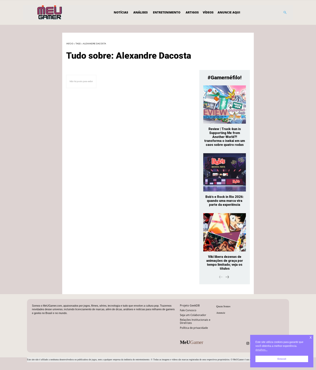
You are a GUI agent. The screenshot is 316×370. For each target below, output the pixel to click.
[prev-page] (220, 277)
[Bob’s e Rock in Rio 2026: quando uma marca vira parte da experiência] (224, 172)
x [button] (311, 337)
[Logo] (50, 12)
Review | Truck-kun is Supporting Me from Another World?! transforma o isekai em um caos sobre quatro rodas (224, 137)
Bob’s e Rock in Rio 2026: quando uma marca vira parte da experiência (224, 201)
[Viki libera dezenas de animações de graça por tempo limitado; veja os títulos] (224, 232)
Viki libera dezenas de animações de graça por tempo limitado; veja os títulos (224, 262)
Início (69, 43)
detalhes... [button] (261, 349)
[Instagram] (248, 343)
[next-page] (227, 277)
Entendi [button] (281, 359)
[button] (285, 12)
